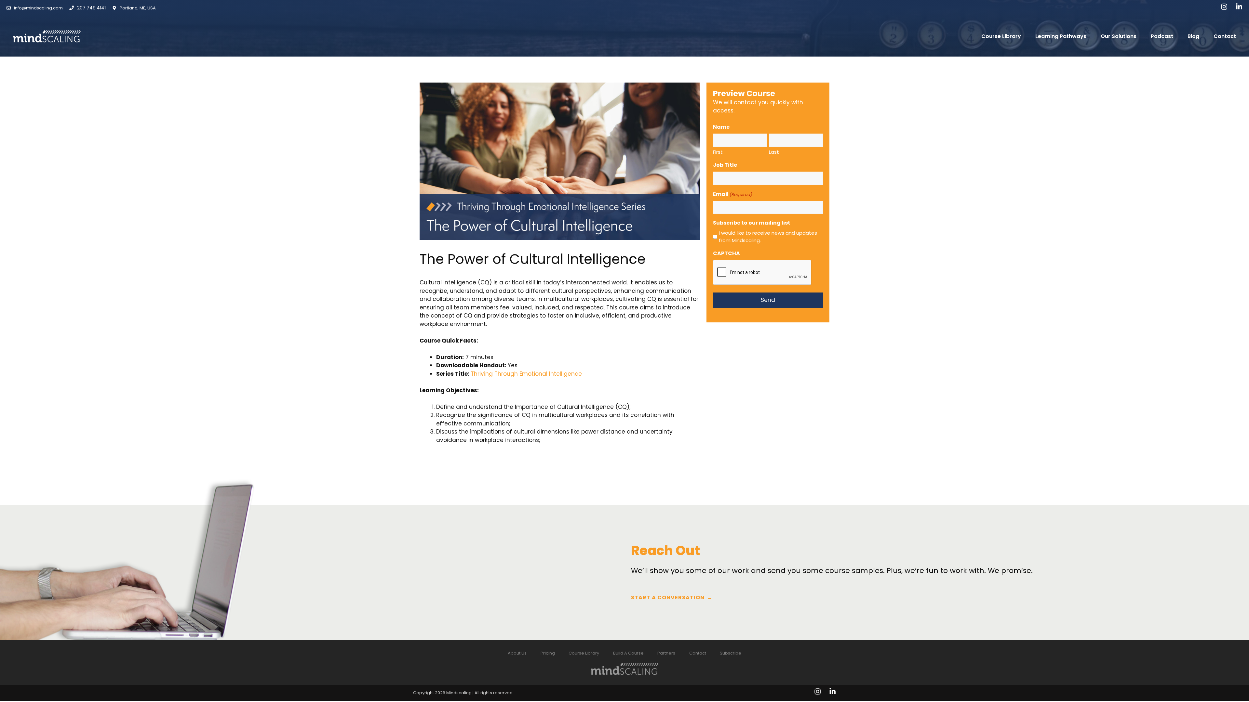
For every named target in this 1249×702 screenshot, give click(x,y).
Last (774, 152)
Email (732, 194)
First (718, 152)
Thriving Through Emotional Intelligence (526, 374)
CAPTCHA (726, 253)
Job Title (725, 165)
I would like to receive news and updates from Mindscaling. (768, 236)
